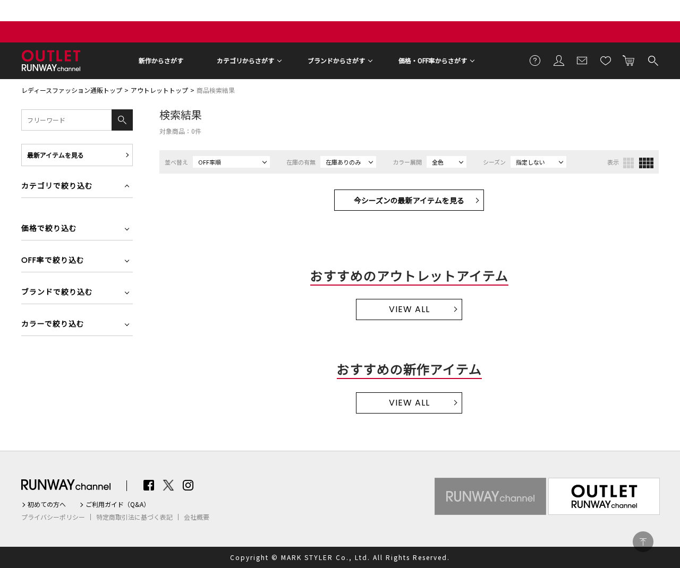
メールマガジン (582, 60)
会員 (558, 60)
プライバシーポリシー (53, 517)
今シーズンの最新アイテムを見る (409, 200)
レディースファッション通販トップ (71, 89)
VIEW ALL (409, 309)
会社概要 (196, 517)
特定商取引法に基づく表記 (134, 517)
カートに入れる (629, 60)
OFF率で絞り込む (52, 260)
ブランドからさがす (336, 60)
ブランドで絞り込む (57, 292)
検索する (652, 60)
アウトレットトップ (159, 89)
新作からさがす (161, 60)
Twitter (168, 485)
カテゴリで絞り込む (57, 186)
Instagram (188, 485)
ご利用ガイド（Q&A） (118, 504)
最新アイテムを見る (55, 154)
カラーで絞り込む (52, 324)
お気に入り (605, 60)
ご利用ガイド (535, 60)
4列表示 (646, 163)
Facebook (148, 485)
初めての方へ (47, 504)
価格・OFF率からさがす (432, 60)
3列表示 (628, 163)
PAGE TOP (643, 541)
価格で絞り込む (49, 229)
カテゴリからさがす (245, 60)
